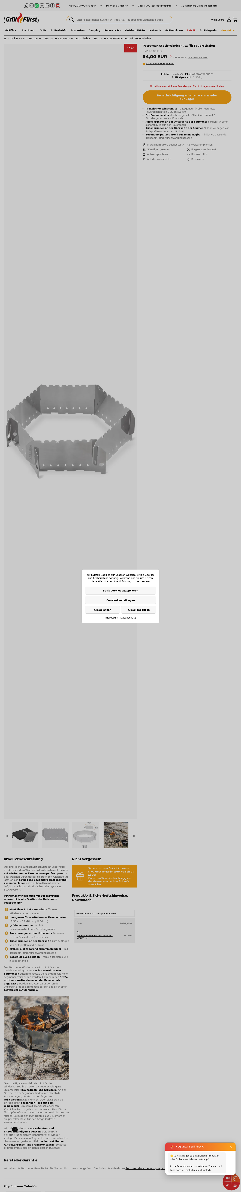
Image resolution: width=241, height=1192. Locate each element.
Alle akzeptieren (139, 609)
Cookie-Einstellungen (120, 600)
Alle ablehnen (102, 609)
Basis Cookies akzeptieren (120, 590)
